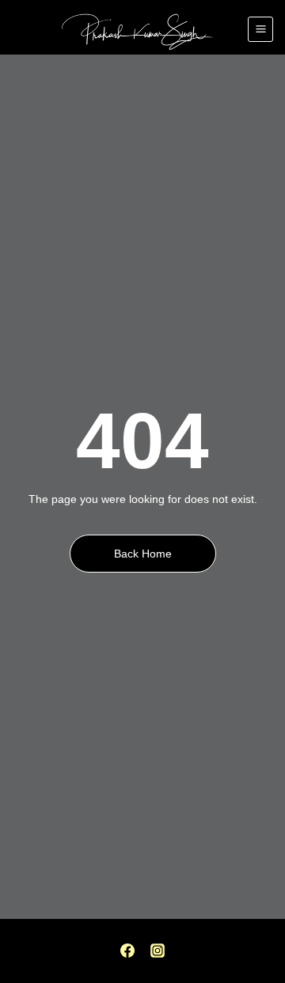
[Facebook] (127, 950)
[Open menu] (260, 29)
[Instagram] (157, 950)
